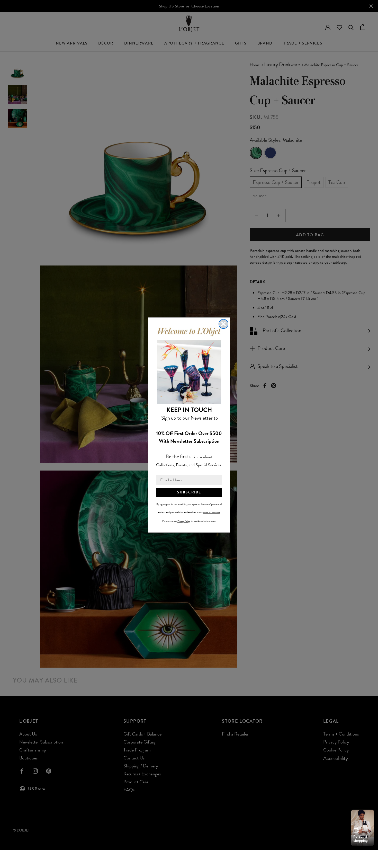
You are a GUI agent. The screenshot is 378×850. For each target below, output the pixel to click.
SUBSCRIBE (189, 492)
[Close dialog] (223, 324)
